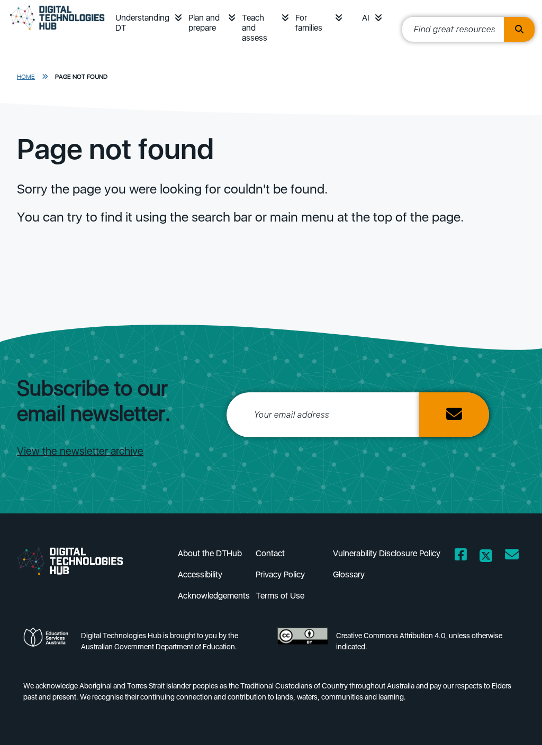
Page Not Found (81, 76)
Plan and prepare (204, 23)
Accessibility (200, 574)
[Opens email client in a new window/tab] (512, 556)
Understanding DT (142, 23)
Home (26, 76)
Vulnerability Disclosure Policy (386, 553)
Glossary (349, 574)
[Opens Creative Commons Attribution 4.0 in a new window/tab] (302, 644)
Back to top (510, 721)
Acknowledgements (214, 596)
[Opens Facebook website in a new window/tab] (461, 556)
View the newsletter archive (80, 451)
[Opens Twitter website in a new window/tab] (486, 556)
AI (365, 18)
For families (308, 23)
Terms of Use (280, 596)
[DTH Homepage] (78, 561)
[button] (178, 18)
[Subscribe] (454, 414)
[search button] (519, 29)
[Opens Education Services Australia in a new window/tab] (48, 644)
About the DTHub (210, 553)
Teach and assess (254, 28)
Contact (270, 553)
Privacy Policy (280, 574)
